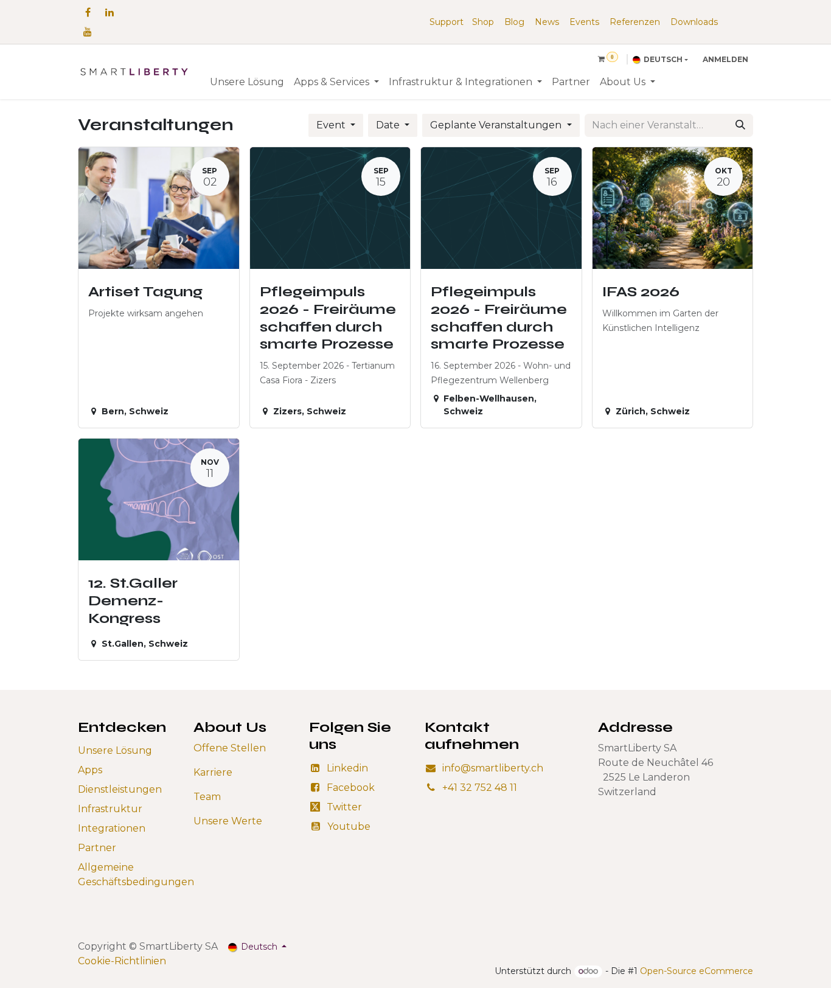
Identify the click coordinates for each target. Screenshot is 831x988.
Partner (97, 848)
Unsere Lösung (115, 750)
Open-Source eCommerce (696, 970)
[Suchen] (740, 125)
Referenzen (635, 21)
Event (332, 125)
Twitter (344, 807)
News (547, 21)
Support (446, 21)
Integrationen (111, 828)
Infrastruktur (110, 809)
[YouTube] (87, 31)
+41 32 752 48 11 (479, 787)
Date (389, 125)
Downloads (694, 21)
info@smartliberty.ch (492, 768)
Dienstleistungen (120, 789)
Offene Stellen (229, 748)
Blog (514, 21)
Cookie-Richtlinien (122, 961)
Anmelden (725, 59)
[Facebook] (87, 12)
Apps (90, 770)
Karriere (212, 772)
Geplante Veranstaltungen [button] (497, 125)
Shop (483, 21)
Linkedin (347, 768)
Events (584, 21)
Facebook (351, 787)
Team (207, 796)
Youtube (348, 826)
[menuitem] (247, 82)
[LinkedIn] (109, 12)
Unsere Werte (227, 821)
